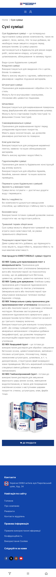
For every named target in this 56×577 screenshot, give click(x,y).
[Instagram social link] (16, 558)
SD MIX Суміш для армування (17, 281)
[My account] (30, 11)
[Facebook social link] (6, 558)
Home (5, 20)
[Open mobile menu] (25, 11)
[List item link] (29, 501)
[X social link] (11, 558)
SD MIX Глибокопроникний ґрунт (19, 374)
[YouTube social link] (21, 558)
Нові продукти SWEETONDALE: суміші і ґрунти (26, 256)
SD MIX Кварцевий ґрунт (15, 344)
